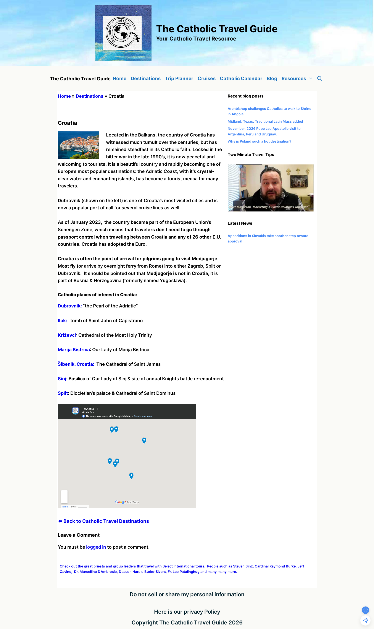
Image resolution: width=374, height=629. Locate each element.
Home (119, 78)
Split (63, 393)
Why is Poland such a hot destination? (259, 141)
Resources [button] (294, 78)
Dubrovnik (69, 306)
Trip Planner (179, 78)
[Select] (271, 210)
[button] (319, 78)
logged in (96, 547)
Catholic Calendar (241, 78)
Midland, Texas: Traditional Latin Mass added (265, 121)
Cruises (207, 78)
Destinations (146, 78)
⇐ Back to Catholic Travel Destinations (103, 521)
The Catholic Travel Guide (217, 29)
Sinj (62, 378)
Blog (272, 78)
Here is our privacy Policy (187, 611)
